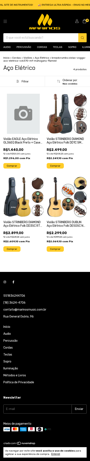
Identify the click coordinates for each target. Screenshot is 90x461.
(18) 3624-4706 (14, 302)
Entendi (55, 454)
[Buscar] (82, 37)
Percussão (24, 47)
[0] (84, 21)
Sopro (72, 47)
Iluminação (10, 368)
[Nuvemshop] (19, 444)
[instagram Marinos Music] (4, 282)
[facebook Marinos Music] (13, 282)
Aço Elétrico (42, 57)
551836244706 (14, 296)
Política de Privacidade (18, 382)
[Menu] (5, 21)
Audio (7, 47)
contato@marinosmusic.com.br (24, 309)
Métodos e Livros (14, 375)
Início (6, 57)
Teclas (57, 47)
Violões (27, 57)
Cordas (42, 47)
